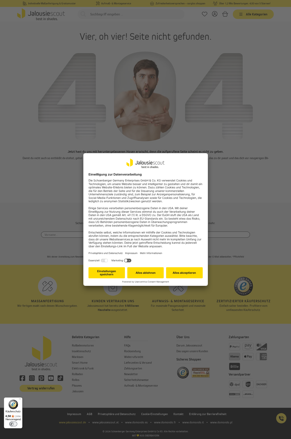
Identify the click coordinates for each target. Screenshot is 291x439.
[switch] (13, 424)
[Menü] (20, 399)
